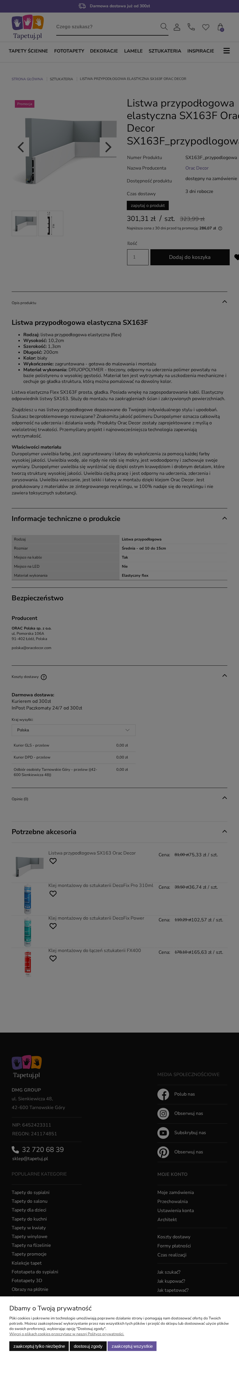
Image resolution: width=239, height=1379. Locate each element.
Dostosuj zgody (88, 1346)
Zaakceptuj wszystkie (132, 1346)
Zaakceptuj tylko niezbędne (39, 1346)
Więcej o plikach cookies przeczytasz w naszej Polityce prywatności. (66, 1334)
